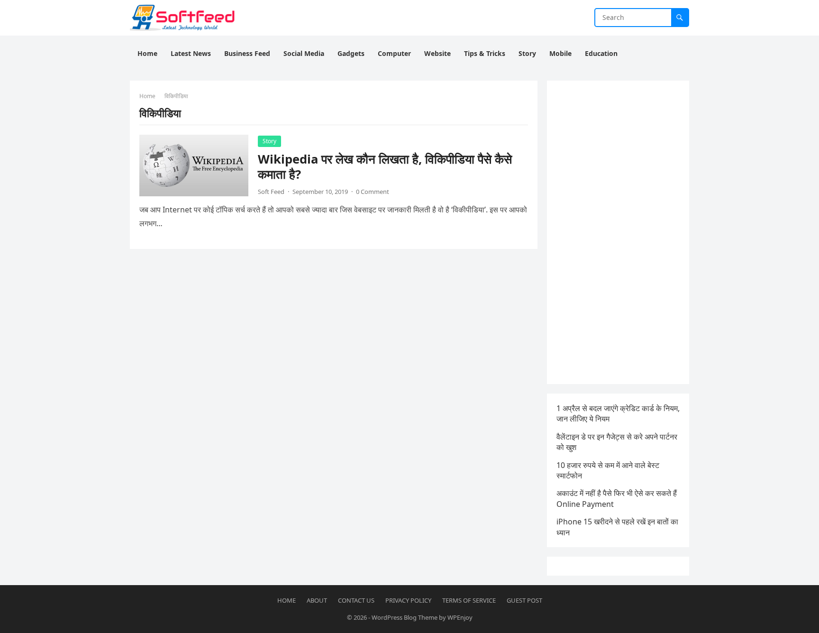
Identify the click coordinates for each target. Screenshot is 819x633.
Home (147, 96)
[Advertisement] (618, 232)
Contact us (356, 600)
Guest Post (524, 600)
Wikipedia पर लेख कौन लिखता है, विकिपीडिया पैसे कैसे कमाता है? (385, 167)
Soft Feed (271, 191)
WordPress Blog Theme (404, 617)
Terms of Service (469, 600)
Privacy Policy (408, 600)
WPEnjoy (460, 617)
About (317, 600)
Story (269, 141)
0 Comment (372, 191)
